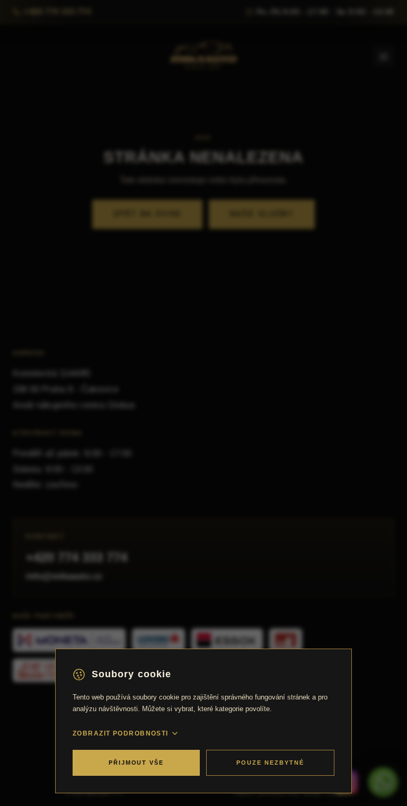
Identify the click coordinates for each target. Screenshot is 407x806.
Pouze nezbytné (270, 762)
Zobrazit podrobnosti (121, 733)
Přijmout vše (136, 762)
